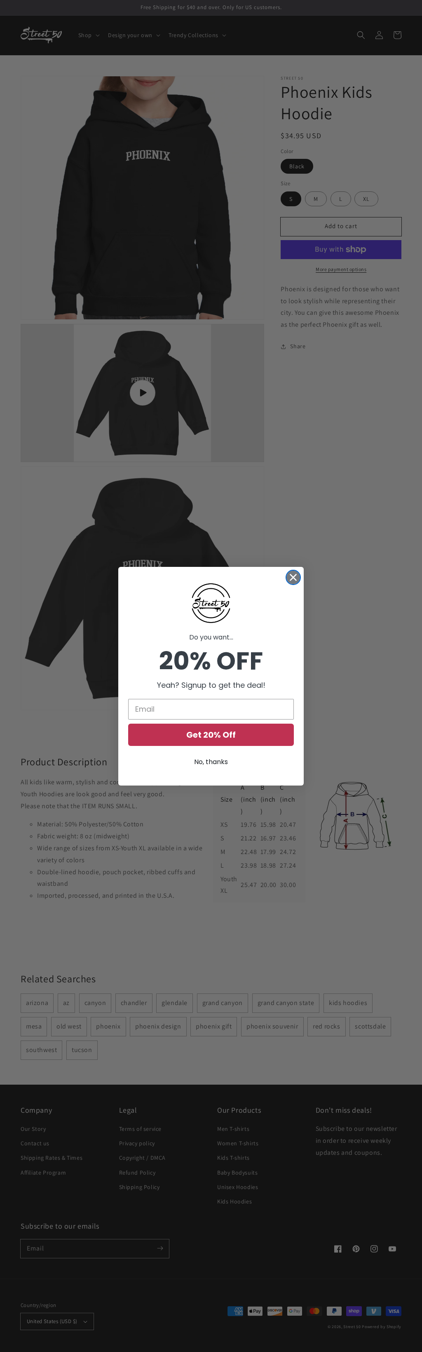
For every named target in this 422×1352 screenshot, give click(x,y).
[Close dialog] (293, 577)
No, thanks (211, 762)
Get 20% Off (211, 735)
